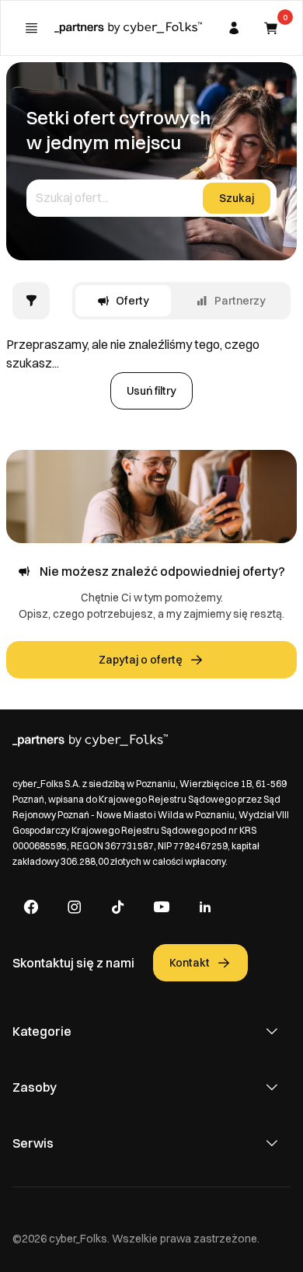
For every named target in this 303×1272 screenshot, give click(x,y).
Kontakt (189, 963)
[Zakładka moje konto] (233, 28)
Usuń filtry (151, 391)
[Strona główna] (128, 28)
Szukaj (236, 198)
